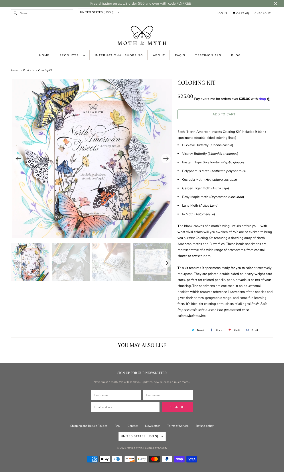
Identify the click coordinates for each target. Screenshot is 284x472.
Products (70, 55)
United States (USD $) (98, 12)
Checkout (262, 13)
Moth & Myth (134, 448)
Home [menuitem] (44, 55)
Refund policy (205, 426)
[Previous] (18, 158)
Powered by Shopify (155, 448)
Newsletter (152, 426)
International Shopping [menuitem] (119, 55)
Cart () (242, 13)
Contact (133, 426)
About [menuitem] (159, 55)
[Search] (15, 13)
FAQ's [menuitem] (180, 55)
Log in (222, 13)
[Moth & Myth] (142, 36)
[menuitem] (72, 55)
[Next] (166, 158)
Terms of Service (178, 426)
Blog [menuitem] (236, 55)
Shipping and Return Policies (89, 426)
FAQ (117, 426)
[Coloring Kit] (92, 158)
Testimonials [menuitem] (208, 55)
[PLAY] (92, 158)
